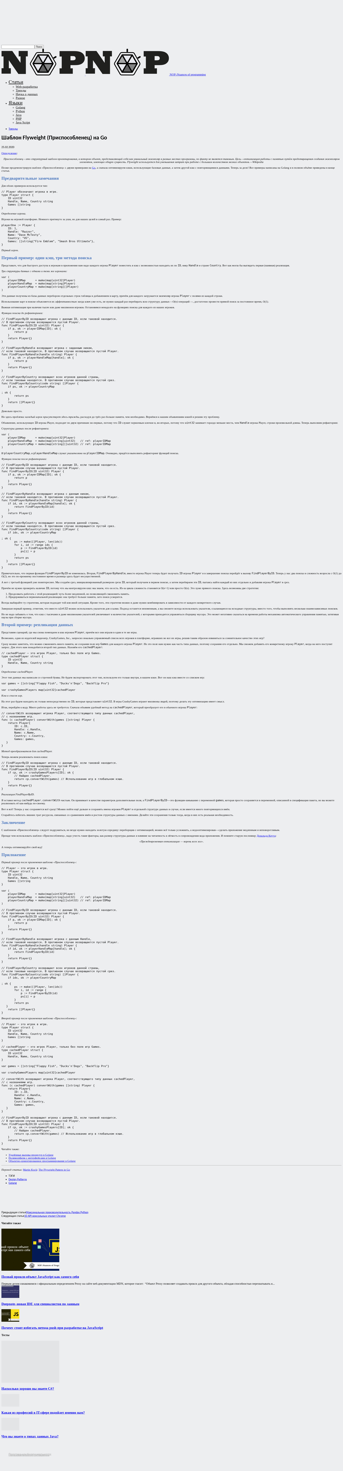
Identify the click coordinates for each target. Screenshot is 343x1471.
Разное (20, 98)
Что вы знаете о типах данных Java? (30, 1436)
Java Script (23, 122)
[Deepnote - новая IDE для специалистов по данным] (10, 1296)
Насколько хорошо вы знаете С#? (27, 1388)
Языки (16, 102)
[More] (84, 1195)
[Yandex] (24, 1457)
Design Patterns (18, 1179)
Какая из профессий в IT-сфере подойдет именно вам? (43, 1412)
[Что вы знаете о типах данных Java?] (10, 1429)
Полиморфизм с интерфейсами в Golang (32, 1158)
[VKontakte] (18, 1457)
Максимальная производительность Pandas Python (57, 1212)
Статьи (16, 82)
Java (18, 115)
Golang (20, 107)
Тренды (21, 90)
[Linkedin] (46, 1195)
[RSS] (4, 1457)
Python (20, 111)
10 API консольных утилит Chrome (45, 1216)
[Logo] (43, 74)
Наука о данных (27, 94)
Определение (9, 153)
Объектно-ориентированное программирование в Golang (42, 1161)
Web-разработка (27, 86)
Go (93, 167)
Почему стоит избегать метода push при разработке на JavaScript (52, 1328)
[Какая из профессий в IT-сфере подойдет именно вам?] (10, 1405)
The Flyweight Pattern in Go (54, 1169)
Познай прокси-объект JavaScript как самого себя (40, 1277)
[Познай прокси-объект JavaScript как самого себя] (30, 1269)
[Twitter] (20, 1195)
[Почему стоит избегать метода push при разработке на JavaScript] (10, 1320)
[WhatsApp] (33, 1195)
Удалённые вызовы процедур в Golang (31, 1154)
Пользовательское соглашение (29, 1455)
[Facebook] (7, 1195)
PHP (19, 118)
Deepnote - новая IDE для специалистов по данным (40, 1304)
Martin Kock (30, 1169)
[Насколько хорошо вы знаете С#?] (30, 1381)
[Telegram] (58, 1195)
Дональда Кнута (266, 835)
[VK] (71, 1195)
